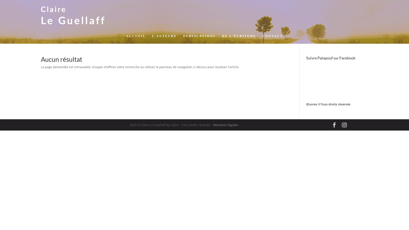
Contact (272, 36)
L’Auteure (164, 36)
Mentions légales (225, 125)
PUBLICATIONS (199, 36)
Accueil (136, 36)
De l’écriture (239, 36)
